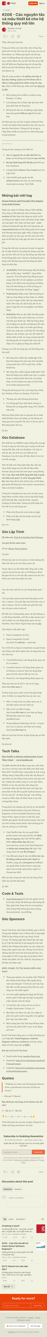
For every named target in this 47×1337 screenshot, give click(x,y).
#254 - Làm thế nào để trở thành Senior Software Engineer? (15, 1246)
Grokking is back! (11, 1226)
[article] (23, 1231)
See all (7, 1286)
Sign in (42, 3)
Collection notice (23, 1320)
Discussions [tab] (20, 1219)
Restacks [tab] (17, 1189)
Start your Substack (17, 1326)
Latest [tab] (11, 1219)
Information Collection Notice (25, 1160)
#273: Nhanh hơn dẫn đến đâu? (15, 1267)
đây (39, 623)
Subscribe (33, 3)
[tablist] (12, 1189)
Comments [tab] (7, 1189)
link (38, 512)
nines (36, 289)
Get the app (35, 1326)
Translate (7, 10)
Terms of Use (35, 1158)
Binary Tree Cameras (17, 548)
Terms (37, 1317)
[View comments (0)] (12, 36)
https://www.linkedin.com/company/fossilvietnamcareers (25, 1069)
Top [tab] (4, 1219)
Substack (11, 1332)
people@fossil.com (31, 1056)
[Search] (42, 1219)
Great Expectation (14, 899)
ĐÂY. (27, 1045)
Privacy (31, 1317)
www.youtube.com (24, 760)
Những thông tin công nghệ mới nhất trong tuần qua (17, 1253)
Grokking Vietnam (14, 28)
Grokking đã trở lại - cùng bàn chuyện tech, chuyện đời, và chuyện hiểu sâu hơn (17, 1230)
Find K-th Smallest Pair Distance (28, 537)
